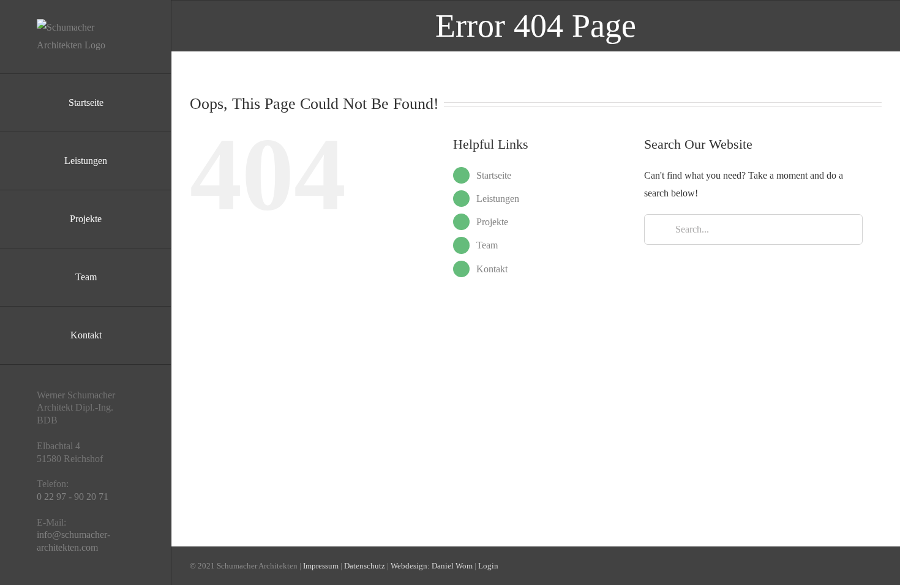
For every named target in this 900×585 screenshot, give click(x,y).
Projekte (492, 222)
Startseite (493, 175)
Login (488, 565)
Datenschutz (364, 565)
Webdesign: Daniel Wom (432, 565)
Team (487, 245)
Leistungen (497, 198)
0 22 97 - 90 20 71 (72, 496)
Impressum (321, 565)
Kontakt (492, 269)
